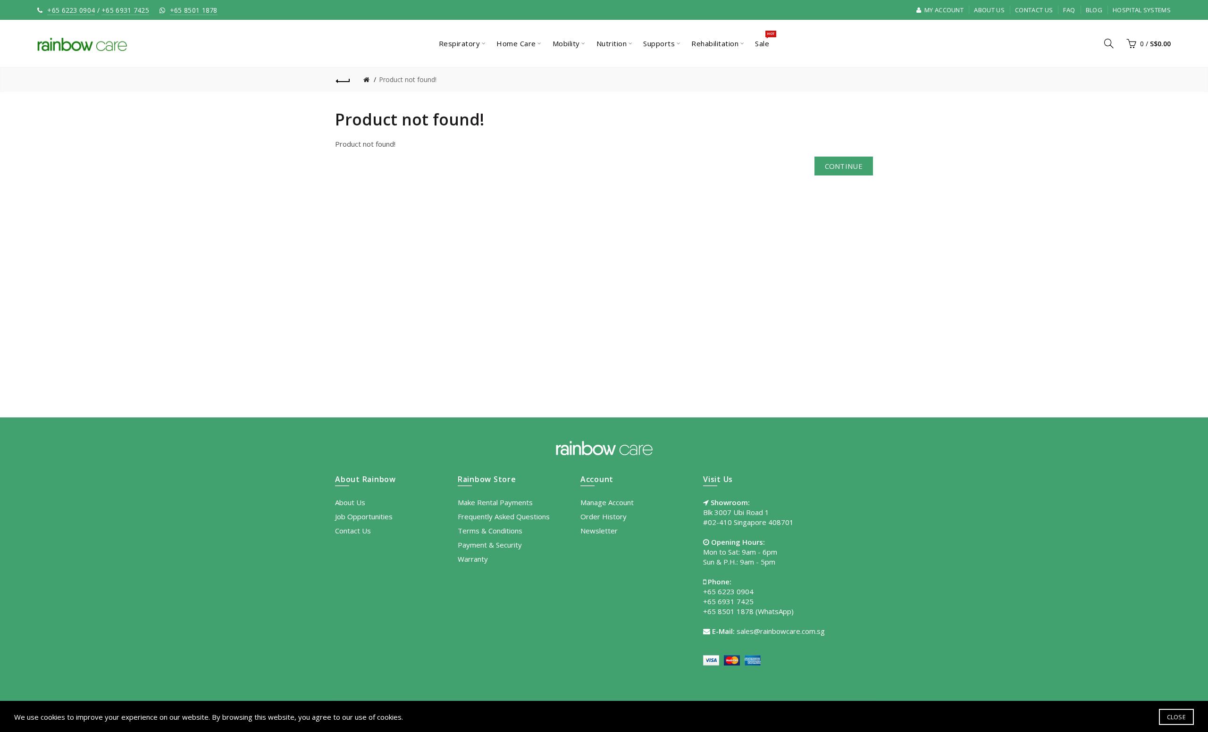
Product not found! (407, 79)
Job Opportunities (364, 516)
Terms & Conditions (490, 530)
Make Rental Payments (495, 502)
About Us (989, 10)
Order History (603, 516)
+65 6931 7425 (125, 10)
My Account (943, 10)
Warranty (473, 559)
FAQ (1069, 10)
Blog (1094, 10)
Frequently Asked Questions (504, 516)
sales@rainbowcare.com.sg (781, 631)
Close (1176, 717)
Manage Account (607, 502)
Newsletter (599, 530)
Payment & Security (490, 544)
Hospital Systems (1142, 10)
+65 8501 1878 (194, 10)
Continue (844, 166)
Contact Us (1034, 10)
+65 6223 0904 (71, 10)
